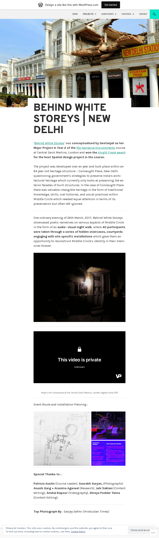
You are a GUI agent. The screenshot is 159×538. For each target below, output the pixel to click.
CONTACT (143, 14)
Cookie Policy (78, 531)
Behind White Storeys (49, 143)
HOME (75, 14)
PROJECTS (88, 14)
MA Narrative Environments (95, 148)
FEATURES (126, 14)
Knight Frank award (111, 152)
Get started (111, 4)
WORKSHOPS (107, 14)
